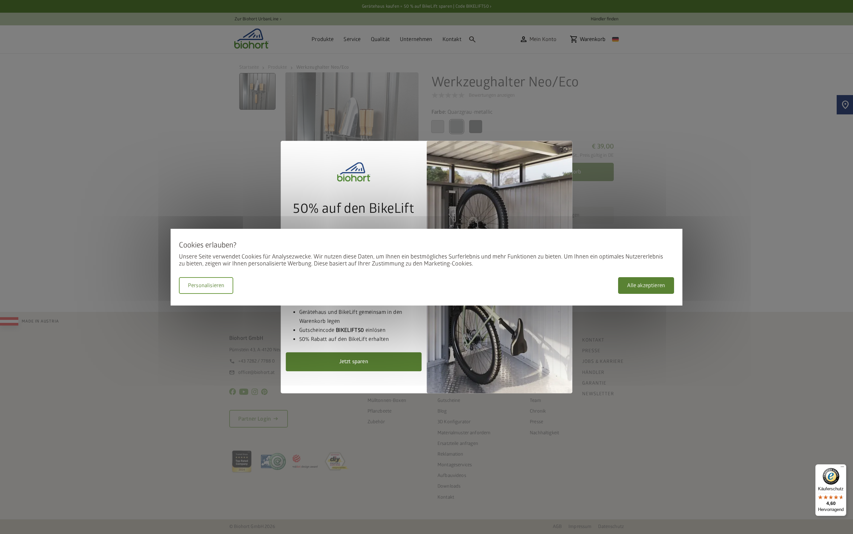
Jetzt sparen (353, 361)
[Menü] (842, 468)
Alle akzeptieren (646, 285)
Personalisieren (206, 285)
